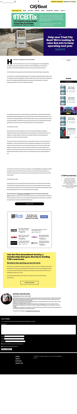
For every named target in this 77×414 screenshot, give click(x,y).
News (24, 10)
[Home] (38, 7)
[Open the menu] (1, 1)
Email (2, 338)
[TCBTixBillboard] (38, 26)
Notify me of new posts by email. (10, 346)
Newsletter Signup (70, 1)
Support (57, 1)
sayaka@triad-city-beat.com (33, 311)
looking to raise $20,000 (24, 193)
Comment (4, 324)
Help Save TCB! (16, 10)
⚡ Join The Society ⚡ (29, 282)
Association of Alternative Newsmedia (51, 307)
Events (56, 10)
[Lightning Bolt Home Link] (38, 2)
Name (2, 336)
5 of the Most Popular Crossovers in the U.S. (69, 179)
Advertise (50, 10)
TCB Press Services (69, 175)
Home (17, 356)
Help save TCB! (29, 203)
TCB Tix (62, 10)
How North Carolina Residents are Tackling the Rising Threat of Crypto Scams (69, 186)
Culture (30, 10)
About (43, 10)
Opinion (37, 10)
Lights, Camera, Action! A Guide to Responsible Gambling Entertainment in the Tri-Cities (69, 182)
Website (3, 341)
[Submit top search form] (15, 2)
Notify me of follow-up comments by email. (12, 344)
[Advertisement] (68, 206)
